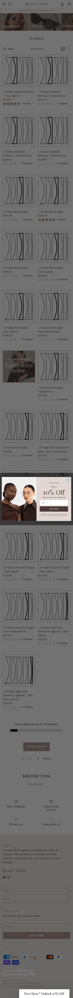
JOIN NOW (53, 509)
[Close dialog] (68, 480)
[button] (44, 993)
